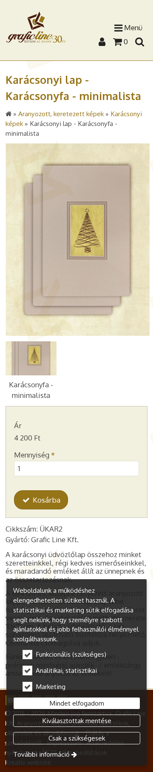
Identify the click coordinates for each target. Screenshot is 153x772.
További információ (41, 754)
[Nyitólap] (36, 27)
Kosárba (45, 499)
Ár (18, 425)
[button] (139, 41)
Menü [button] (132, 27)
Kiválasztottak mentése (76, 720)
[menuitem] (139, 41)
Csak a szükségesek (76, 738)
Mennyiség (34, 454)
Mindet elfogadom (76, 703)
